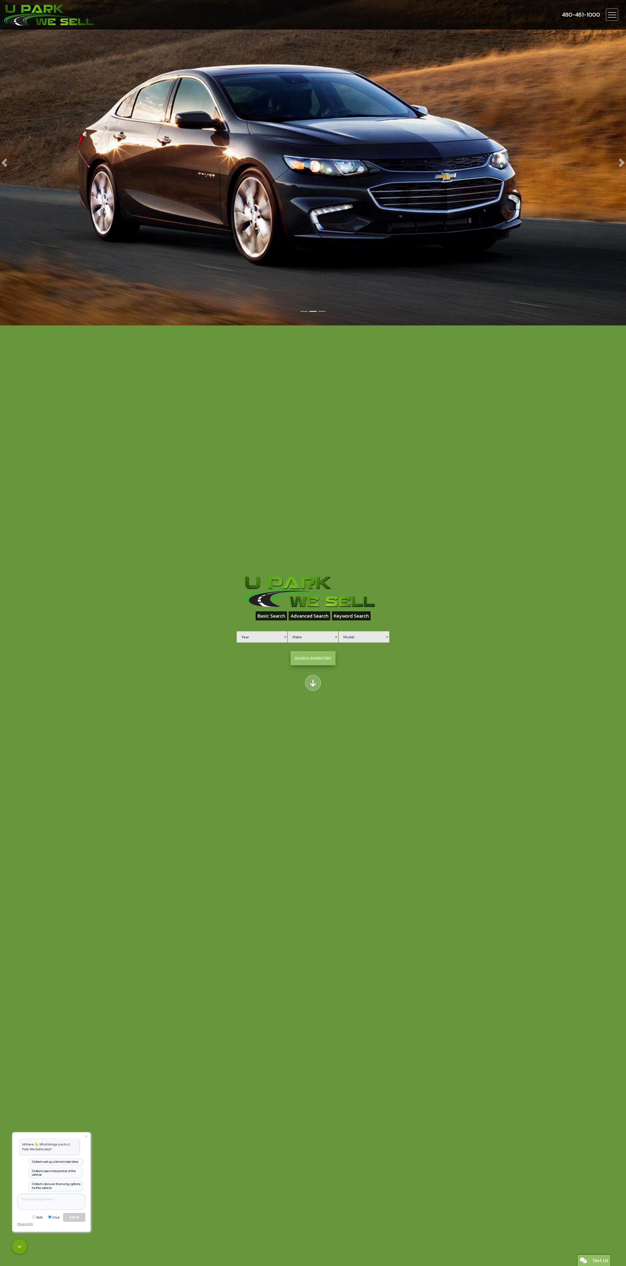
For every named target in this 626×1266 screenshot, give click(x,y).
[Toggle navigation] (612, 15)
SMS (39, 1217)
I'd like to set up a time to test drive (55, 1162)
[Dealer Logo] (74, 15)
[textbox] (51, 1202)
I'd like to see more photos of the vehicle (54, 1173)
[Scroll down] (313, 683)
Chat (55, 1217)
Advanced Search (309, 616)
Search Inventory (313, 658)
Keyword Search (351, 616)
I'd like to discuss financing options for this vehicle (56, 1186)
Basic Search (271, 616)
